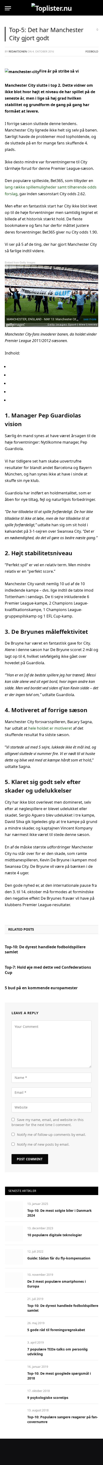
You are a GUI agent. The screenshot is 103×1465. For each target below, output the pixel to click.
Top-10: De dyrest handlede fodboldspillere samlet (45, 949)
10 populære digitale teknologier (54, 1235)
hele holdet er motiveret (50, 728)
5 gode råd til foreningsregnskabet (56, 1330)
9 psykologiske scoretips (47, 1397)
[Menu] (8, 8)
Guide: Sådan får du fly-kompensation (58, 1258)
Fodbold (92, 51)
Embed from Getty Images (20, 262)
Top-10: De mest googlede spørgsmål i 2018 (59, 1375)
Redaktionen (18, 51)
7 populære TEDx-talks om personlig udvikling (57, 1351)
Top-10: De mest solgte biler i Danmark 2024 (59, 1213)
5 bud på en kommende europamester (41, 987)
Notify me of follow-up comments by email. (51, 1134)
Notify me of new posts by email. (43, 1144)
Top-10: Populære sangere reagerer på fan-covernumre (62, 1419)
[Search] (97, 8)
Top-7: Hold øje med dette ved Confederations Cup (48, 970)
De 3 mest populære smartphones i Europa (56, 1283)
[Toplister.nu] (51, 8)
